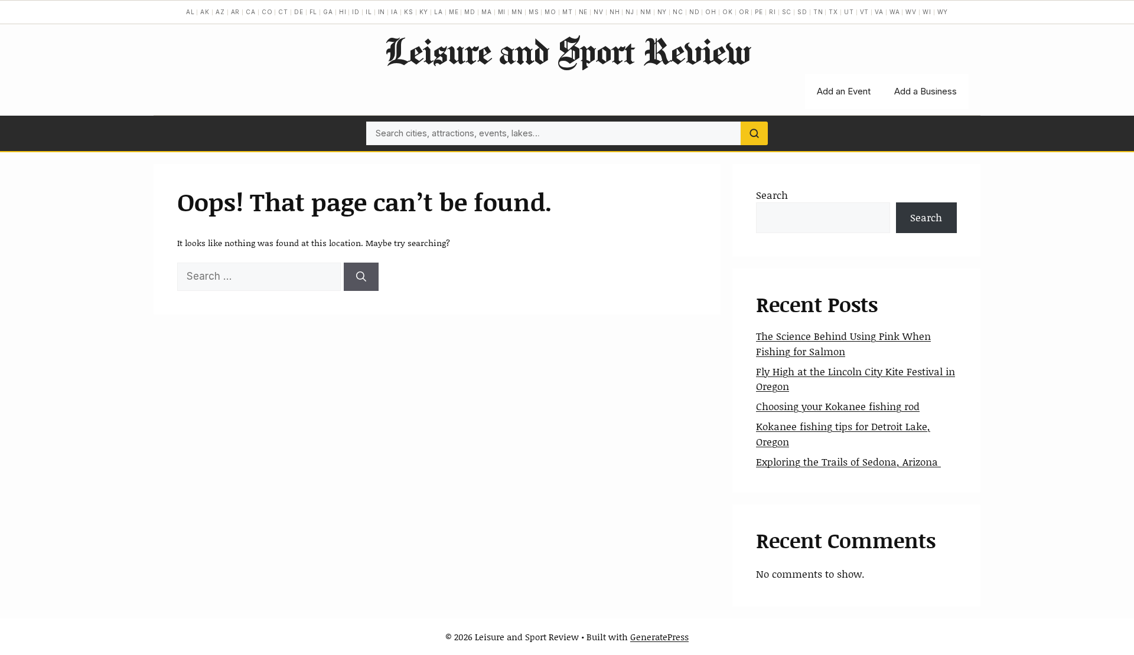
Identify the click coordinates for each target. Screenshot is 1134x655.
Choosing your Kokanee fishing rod (838, 406)
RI (772, 11)
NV (599, 11)
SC (787, 11)
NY (662, 11)
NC (678, 11)
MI (502, 11)
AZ (220, 11)
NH (615, 11)
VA (879, 11)
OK (727, 11)
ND (694, 11)
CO (267, 11)
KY (424, 11)
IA (394, 11)
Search (772, 195)
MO (550, 11)
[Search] (754, 133)
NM (645, 11)
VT (864, 11)
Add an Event (844, 91)
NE (583, 11)
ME (454, 11)
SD (802, 11)
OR (744, 11)
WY (943, 11)
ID (356, 11)
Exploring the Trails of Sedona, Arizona (848, 461)
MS (534, 11)
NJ (629, 11)
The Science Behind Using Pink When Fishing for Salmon (843, 343)
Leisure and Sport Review (567, 50)
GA (328, 11)
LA (438, 11)
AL (190, 11)
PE (759, 11)
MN (517, 11)
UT (849, 11)
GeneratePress (659, 636)
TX (833, 11)
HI (343, 11)
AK (205, 11)
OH (710, 11)
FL (313, 11)
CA (251, 11)
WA (894, 11)
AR (235, 11)
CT (283, 11)
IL (369, 11)
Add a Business (925, 91)
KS (408, 11)
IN (382, 11)
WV (911, 11)
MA (486, 11)
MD (469, 11)
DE (299, 11)
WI (927, 11)
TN (818, 11)
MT (567, 11)
